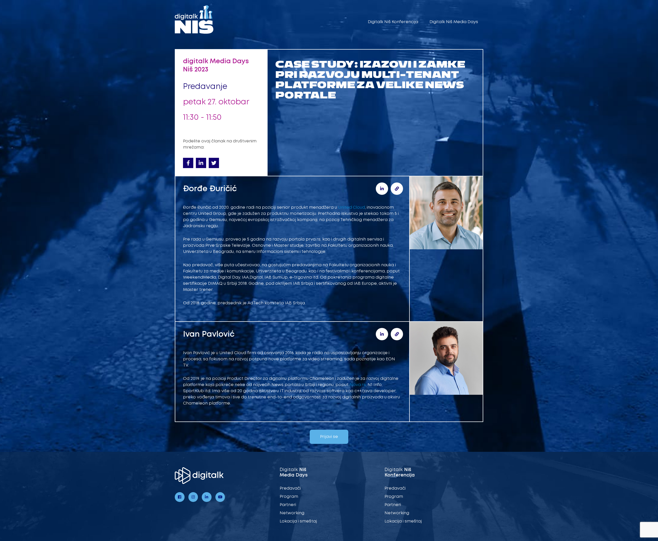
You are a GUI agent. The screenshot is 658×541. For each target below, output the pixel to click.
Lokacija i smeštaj (298, 521)
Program (289, 497)
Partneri (288, 505)
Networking (292, 513)
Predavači (290, 488)
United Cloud (351, 207)
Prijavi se (329, 437)
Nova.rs (358, 385)
